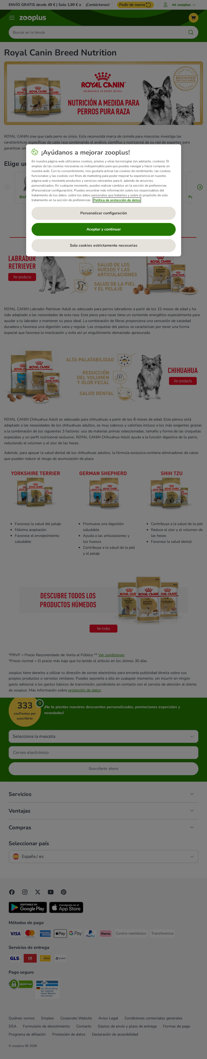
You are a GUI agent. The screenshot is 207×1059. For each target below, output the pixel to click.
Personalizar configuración (103, 213)
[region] (103, 200)
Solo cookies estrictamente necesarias (103, 245)
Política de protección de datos (116, 200)
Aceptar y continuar (104, 229)
